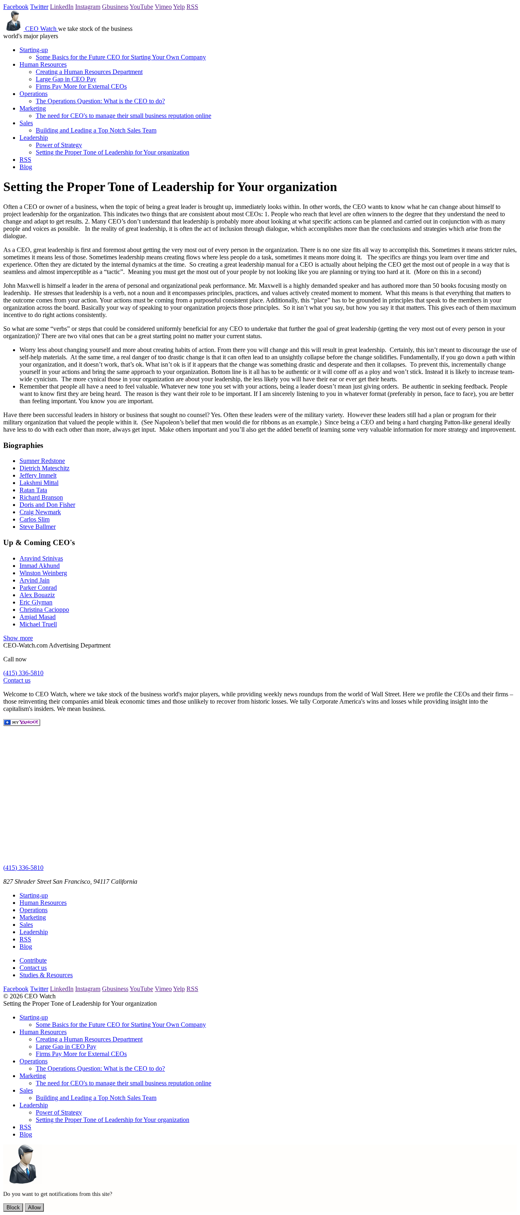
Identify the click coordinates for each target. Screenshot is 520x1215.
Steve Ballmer (38, 526)
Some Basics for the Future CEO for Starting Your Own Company (121, 57)
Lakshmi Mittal (39, 482)
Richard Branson (41, 497)
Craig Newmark (40, 512)
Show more (18, 638)
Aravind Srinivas (41, 558)
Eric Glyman (36, 602)
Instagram (87, 6)
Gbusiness (115, 6)
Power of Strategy (59, 144)
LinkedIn (62, 6)
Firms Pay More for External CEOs (81, 86)
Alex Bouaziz (37, 594)
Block (13, 1207)
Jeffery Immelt (38, 475)
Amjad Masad (38, 616)
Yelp (179, 6)
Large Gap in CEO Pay (66, 79)
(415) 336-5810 (23, 672)
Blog (26, 166)
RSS (192, 6)
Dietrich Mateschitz (44, 468)
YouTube (141, 6)
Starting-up (34, 49)
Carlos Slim (35, 519)
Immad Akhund (40, 565)
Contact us (16, 680)
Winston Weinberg (43, 572)
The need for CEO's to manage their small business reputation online (123, 115)
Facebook (15, 6)
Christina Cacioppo (44, 609)
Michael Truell (38, 624)
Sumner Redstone (42, 460)
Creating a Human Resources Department (89, 71)
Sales (26, 123)
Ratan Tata (33, 490)
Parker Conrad (38, 587)
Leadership (34, 137)
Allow (34, 1207)
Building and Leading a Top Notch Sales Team (96, 130)
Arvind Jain (35, 580)
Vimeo (163, 6)
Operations (34, 93)
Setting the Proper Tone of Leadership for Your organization (112, 152)
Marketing (33, 108)
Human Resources (43, 64)
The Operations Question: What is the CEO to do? (100, 101)
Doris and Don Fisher (47, 504)
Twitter (39, 6)
